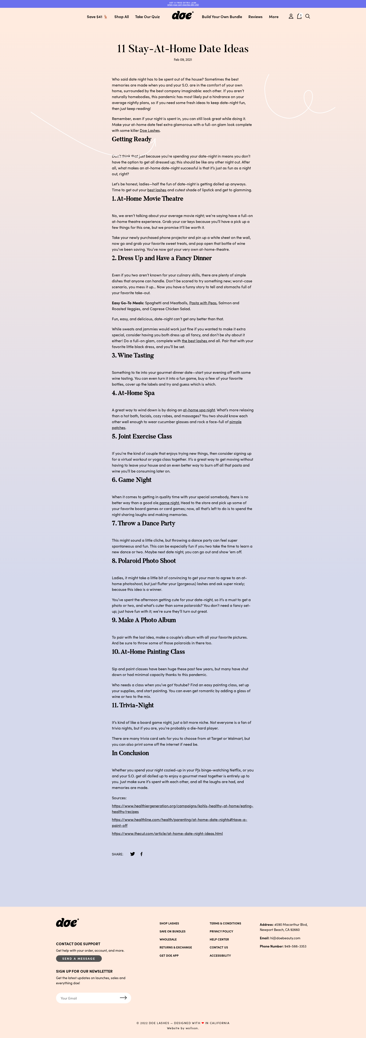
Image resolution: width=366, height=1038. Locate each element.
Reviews (255, 16)
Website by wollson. (183, 1028)
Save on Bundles (172, 931)
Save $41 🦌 (97, 16)
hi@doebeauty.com (280, 937)
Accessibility (220, 955)
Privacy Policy (221, 931)
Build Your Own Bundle (222, 16)
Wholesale (168, 939)
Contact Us (219, 947)
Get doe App (169, 955)
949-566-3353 (283, 946)
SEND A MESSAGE (79, 958)
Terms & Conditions (225, 923)
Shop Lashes (169, 923)
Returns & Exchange (176, 947)
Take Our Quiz (147, 16)
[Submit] (123, 998)
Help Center (219, 939)
